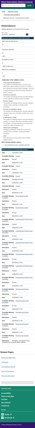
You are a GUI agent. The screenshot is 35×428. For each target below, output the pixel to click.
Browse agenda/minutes (8, 357)
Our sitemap (5, 402)
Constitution (4, 362)
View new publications (7, 376)
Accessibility (6, 393)
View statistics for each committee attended (17, 145)
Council (18, 156)
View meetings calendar (8, 366)
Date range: (5, 32)
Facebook (8, 417)
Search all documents (7, 371)
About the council (13, 11)
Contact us (5, 405)
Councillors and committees (12, 14)
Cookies (4, 399)
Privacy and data (7, 396)
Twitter (7, 414)
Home (3, 11)
